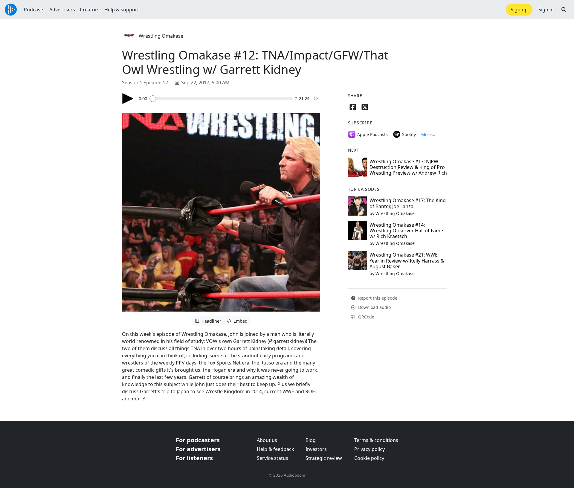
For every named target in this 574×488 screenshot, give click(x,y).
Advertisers (62, 9)
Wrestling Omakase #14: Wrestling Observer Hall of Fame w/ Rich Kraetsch (406, 231)
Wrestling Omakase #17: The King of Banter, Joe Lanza (408, 203)
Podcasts (34, 9)
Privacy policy (369, 449)
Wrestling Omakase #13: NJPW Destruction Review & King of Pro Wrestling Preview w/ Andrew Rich (408, 167)
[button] (563, 10)
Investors (316, 449)
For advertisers (198, 449)
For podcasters (198, 440)
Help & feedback (275, 449)
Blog (311, 440)
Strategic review (324, 458)
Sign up (519, 9)
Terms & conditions (376, 440)
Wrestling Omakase (161, 36)
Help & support (121, 9)
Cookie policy (369, 458)
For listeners (194, 458)
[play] (128, 98)
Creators (90, 9)
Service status (272, 458)
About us (267, 440)
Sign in (546, 9)
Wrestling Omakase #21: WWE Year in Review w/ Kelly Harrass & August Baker (407, 260)
